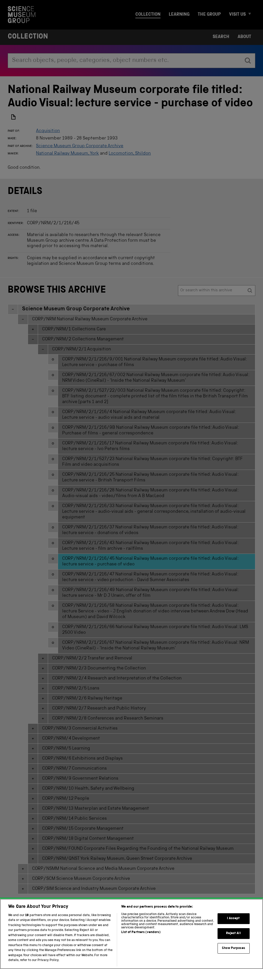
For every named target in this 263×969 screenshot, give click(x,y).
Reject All (233, 933)
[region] (131, 934)
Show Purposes (233, 948)
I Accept (233, 918)
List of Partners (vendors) (140, 932)
